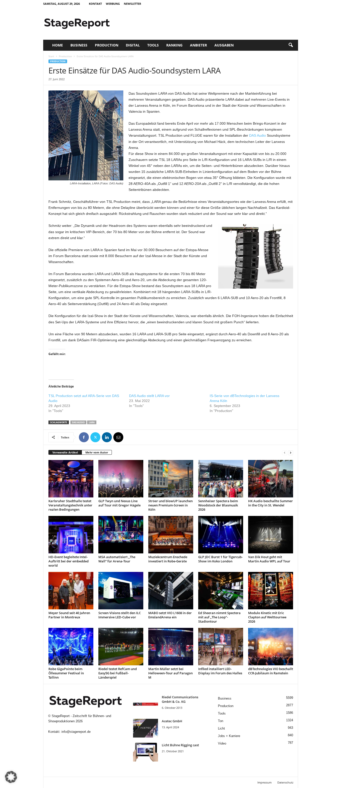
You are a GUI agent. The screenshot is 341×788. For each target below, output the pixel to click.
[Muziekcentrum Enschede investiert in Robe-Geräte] (170, 534)
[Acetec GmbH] (145, 728)
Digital (133, 45)
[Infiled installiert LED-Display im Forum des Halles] (220, 646)
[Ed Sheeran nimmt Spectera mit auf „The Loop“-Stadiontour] (220, 590)
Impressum (264, 782)
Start (51, 56)
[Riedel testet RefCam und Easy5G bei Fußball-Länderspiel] (120, 646)
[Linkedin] (107, 437)
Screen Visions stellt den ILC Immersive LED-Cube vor (119, 615)
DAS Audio (257, 135)
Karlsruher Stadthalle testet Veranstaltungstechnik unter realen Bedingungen (70, 505)
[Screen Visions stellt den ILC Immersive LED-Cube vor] (120, 590)
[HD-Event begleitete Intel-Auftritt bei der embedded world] (70, 534)
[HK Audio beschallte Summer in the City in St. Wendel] (270, 478)
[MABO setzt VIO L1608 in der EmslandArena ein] (170, 590)
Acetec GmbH (172, 721)
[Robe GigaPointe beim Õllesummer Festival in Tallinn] (70, 646)
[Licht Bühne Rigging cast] (145, 752)
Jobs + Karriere (229, 736)
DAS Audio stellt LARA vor (149, 396)
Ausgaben (224, 45)
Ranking (174, 45)
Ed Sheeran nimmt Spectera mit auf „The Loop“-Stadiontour (219, 617)
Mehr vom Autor (96, 452)
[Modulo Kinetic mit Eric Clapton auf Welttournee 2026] (270, 590)
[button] (290, 45)
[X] (95, 437)
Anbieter (198, 45)
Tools (153, 45)
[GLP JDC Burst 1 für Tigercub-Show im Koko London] (220, 534)
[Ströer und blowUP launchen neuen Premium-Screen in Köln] (170, 478)
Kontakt (95, 3)
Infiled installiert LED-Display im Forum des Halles (220, 671)
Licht (221, 728)
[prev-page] (284, 452)
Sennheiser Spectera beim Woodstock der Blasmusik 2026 (218, 505)
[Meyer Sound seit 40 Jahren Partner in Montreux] (70, 590)
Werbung (113, 3)
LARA (92, 422)
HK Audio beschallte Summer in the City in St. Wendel (270, 503)
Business (78, 45)
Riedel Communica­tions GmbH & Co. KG (180, 699)
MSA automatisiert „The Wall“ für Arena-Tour (116, 559)
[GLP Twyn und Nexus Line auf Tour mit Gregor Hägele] (120, 478)
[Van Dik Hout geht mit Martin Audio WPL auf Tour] (270, 534)
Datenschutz (285, 782)
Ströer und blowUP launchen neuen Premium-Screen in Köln (170, 505)
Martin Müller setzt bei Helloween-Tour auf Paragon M (170, 673)
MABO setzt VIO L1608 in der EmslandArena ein (170, 615)
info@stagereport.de (76, 732)
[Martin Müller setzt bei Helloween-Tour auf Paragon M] (170, 646)
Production (106, 45)
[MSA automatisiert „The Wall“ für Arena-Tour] (120, 534)
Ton (220, 721)
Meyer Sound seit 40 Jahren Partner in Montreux (69, 615)
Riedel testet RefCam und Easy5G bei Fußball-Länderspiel (117, 673)
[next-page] (290, 452)
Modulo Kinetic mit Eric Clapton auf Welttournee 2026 (267, 617)
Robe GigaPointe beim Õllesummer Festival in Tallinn (66, 673)
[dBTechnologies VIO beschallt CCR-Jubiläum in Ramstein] (270, 646)
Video (222, 743)
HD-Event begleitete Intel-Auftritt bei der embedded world (68, 561)
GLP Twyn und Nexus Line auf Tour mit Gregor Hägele (119, 503)
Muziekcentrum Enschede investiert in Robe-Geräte (167, 559)
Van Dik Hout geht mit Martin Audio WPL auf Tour (269, 559)
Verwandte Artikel (65, 452)
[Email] (118, 437)
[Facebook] (84, 437)
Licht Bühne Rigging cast (180, 745)
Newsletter (132, 3)
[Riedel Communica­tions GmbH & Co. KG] (145, 704)
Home (57, 45)
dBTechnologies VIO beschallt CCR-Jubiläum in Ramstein (270, 671)
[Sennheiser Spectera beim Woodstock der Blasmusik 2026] (220, 478)
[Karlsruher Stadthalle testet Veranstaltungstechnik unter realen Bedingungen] (70, 478)
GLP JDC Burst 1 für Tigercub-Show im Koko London (220, 559)
